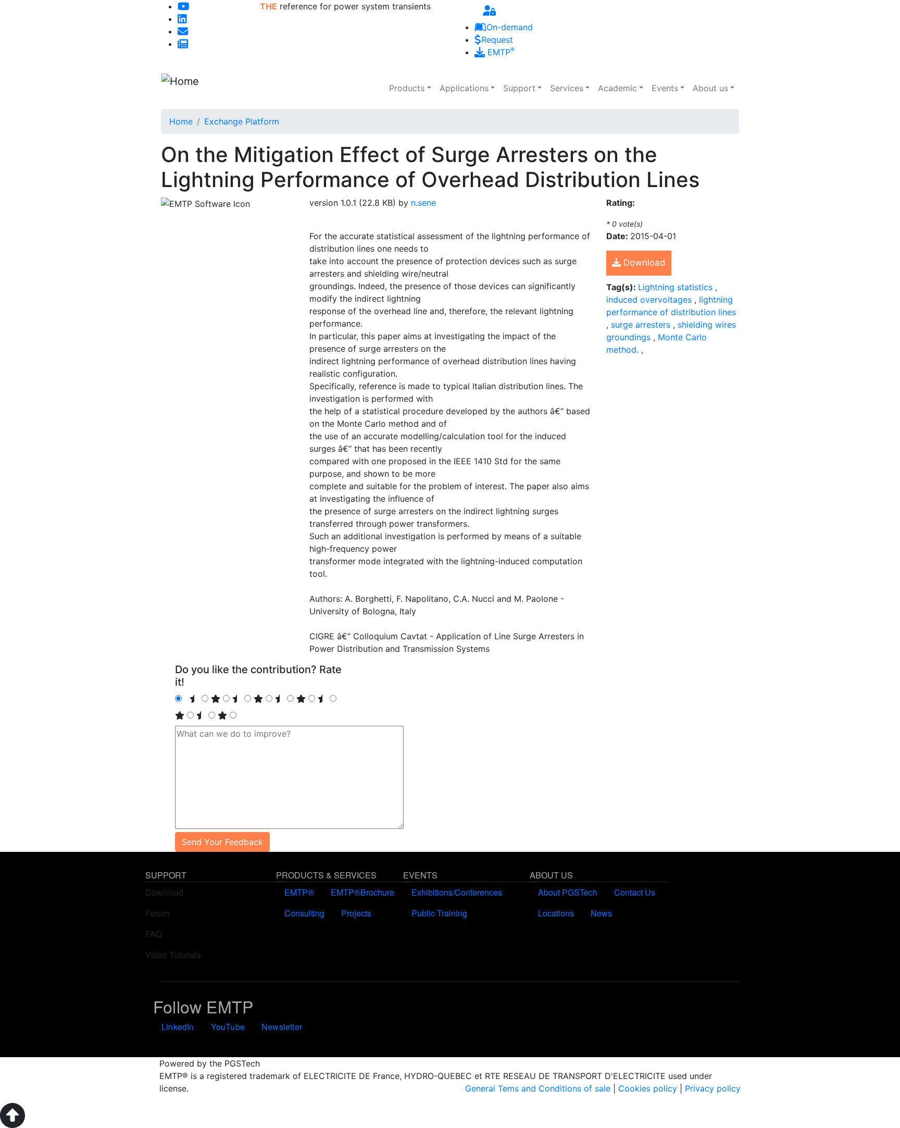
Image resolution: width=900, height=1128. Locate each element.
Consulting (304, 913)
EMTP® (299, 892)
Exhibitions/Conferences (456, 892)
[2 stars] (258, 698)
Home (181, 121)
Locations (556, 913)
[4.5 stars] (201, 715)
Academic (617, 88)
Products (406, 88)
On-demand (509, 27)
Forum (157, 913)
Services (566, 88)
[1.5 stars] (237, 698)
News (601, 913)
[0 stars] (185, 698)
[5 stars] (222, 715)
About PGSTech (567, 892)
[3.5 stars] (322, 698)
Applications (464, 88)
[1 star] (215, 698)
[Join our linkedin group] (182, 19)
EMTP (500, 52)
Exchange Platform (241, 121)
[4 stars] (179, 715)
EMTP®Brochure (362, 892)
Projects (356, 913)
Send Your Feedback (222, 842)
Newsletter (281, 1027)
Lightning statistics (676, 287)
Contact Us (634, 892)
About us (710, 88)
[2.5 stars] (279, 698)
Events (665, 88)
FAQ (153, 934)
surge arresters (642, 324)
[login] (489, 10)
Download (643, 262)
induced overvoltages (650, 299)
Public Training (439, 913)
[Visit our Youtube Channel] (184, 6)
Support (519, 88)
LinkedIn (177, 1027)
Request (497, 39)
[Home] (216, 88)
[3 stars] (301, 698)
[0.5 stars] (194, 698)
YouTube (228, 1027)
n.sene (423, 202)
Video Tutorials (173, 955)
